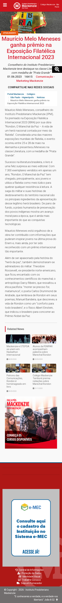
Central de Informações (31, 570)
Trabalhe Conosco (31, 580)
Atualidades (9, 33)
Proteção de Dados (31, 573)
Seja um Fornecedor (31, 583)
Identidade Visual (31, 576)
